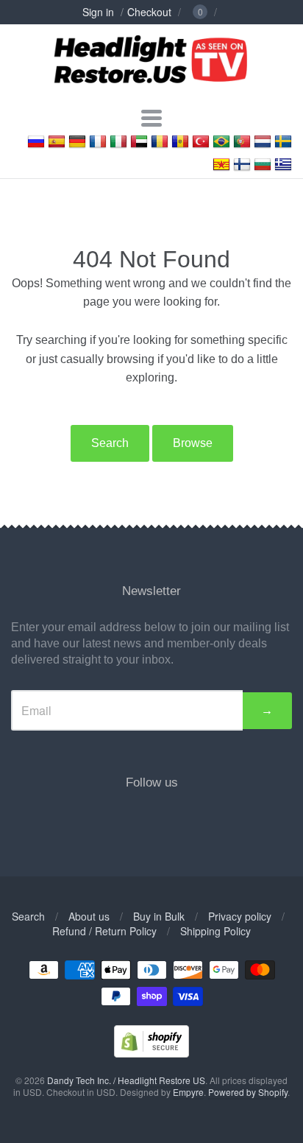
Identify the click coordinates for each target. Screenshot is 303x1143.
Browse (193, 443)
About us (89, 916)
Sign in (98, 11)
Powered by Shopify (248, 1092)
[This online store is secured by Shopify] (151, 1052)
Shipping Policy (215, 931)
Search (110, 443)
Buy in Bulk (159, 916)
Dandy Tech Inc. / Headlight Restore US (126, 1080)
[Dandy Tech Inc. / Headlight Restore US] (151, 90)
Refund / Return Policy (104, 931)
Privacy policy (239, 916)
